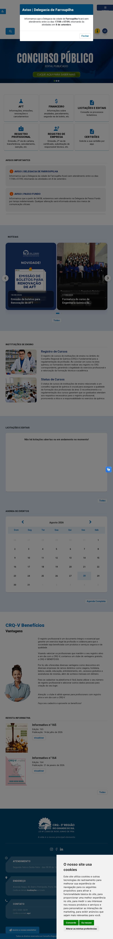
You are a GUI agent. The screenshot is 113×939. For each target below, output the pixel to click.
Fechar (85, 36)
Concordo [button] (71, 922)
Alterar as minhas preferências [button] (81, 928)
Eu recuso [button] (87, 922)
